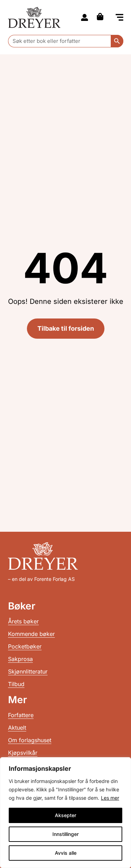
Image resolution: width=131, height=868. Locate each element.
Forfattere (21, 715)
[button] (119, 18)
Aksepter (65, 815)
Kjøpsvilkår (22, 752)
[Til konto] (84, 17)
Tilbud (16, 684)
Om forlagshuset (29, 740)
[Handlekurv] (101, 16)
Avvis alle (66, 853)
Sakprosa (20, 658)
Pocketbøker (25, 646)
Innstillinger (65, 834)
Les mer (110, 798)
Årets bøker (23, 621)
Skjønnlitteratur (28, 671)
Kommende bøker (31, 633)
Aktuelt (17, 727)
